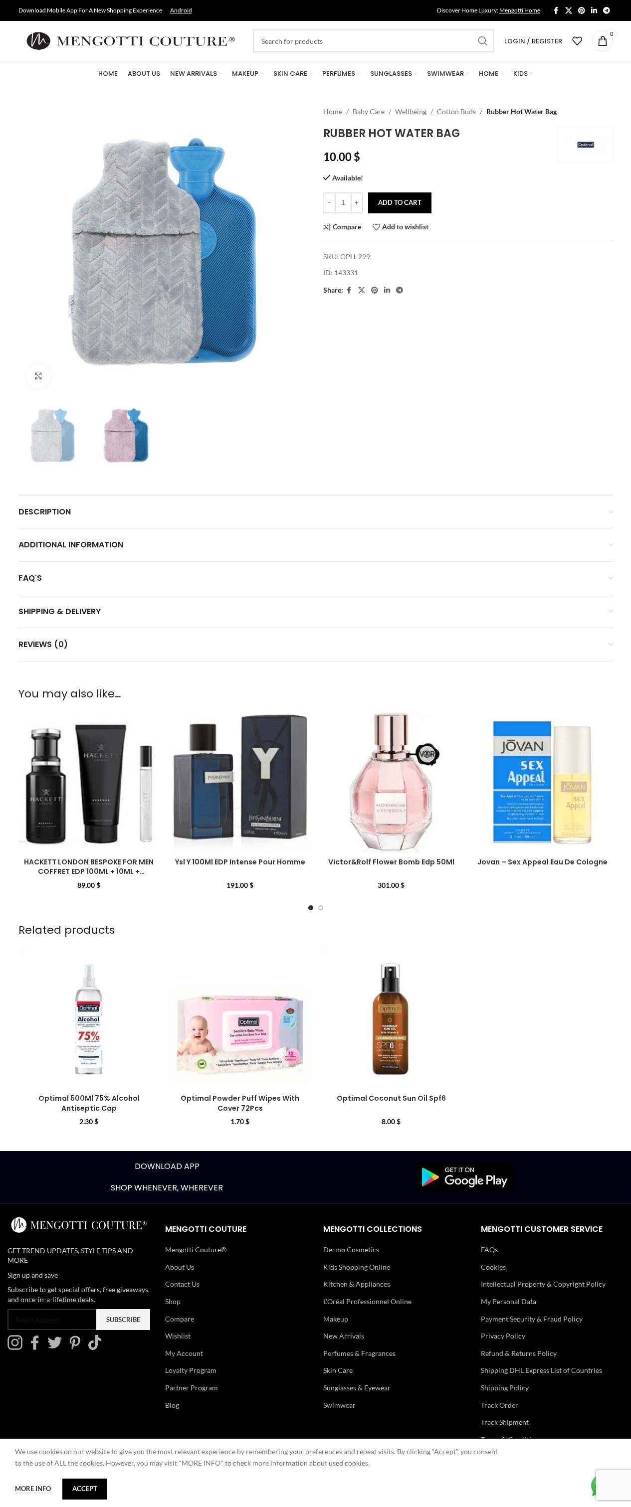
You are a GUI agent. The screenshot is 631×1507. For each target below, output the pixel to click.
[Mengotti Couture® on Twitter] (57, 1347)
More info (33, 1489)
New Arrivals (343, 1336)
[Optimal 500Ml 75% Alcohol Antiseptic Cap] (89, 1018)
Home (332, 111)
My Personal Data (508, 1301)
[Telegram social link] (606, 10)
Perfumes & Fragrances (359, 1353)
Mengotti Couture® (195, 1249)
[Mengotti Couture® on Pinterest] (77, 1347)
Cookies (493, 1267)
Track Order (499, 1405)
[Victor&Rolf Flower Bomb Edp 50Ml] (391, 782)
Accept (84, 1489)
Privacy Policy (503, 1336)
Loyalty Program (190, 1370)
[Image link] (464, 1176)
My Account (184, 1353)
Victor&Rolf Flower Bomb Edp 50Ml (391, 862)
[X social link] (568, 10)
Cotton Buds (456, 111)
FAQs (489, 1249)
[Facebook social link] (556, 10)
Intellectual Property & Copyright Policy (543, 1284)
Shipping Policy (505, 1387)
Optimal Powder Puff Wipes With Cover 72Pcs (240, 1103)
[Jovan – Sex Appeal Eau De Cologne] (542, 782)
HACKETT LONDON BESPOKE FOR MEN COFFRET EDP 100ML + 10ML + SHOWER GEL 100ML (89, 871)
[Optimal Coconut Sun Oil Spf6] (391, 1018)
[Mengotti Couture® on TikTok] (97, 1347)
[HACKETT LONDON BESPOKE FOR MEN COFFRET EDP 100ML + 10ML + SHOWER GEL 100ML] (89, 782)
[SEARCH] (482, 40)
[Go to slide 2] (320, 907)
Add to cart (399, 202)
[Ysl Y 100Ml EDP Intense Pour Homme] (240, 782)
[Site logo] (130, 40)
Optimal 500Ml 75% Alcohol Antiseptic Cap (89, 1103)
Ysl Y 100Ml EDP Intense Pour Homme (240, 862)
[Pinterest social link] (581, 10)
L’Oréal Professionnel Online (367, 1301)
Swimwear (339, 1405)
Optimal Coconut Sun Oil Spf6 (391, 1098)
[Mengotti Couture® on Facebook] (37, 1347)
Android (181, 10)
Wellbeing (410, 111)
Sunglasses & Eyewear (357, 1387)
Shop (173, 1301)
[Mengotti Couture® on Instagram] (17, 1347)
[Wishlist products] (577, 41)
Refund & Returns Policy (519, 1353)
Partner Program (191, 1387)
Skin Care (338, 1370)
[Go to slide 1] (310, 907)
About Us (179, 1267)
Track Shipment (505, 1422)
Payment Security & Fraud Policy (532, 1319)
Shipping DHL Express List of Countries (541, 1370)
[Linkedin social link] (594, 10)
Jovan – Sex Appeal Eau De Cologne (542, 862)
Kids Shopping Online (356, 1267)
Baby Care (369, 111)
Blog (172, 1405)
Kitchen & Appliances (356, 1284)
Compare (179, 1319)
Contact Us (182, 1284)
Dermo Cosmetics (351, 1249)
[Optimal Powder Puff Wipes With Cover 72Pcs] (240, 1018)
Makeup (335, 1319)
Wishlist (178, 1336)
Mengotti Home (519, 10)
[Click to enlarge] (38, 375)
